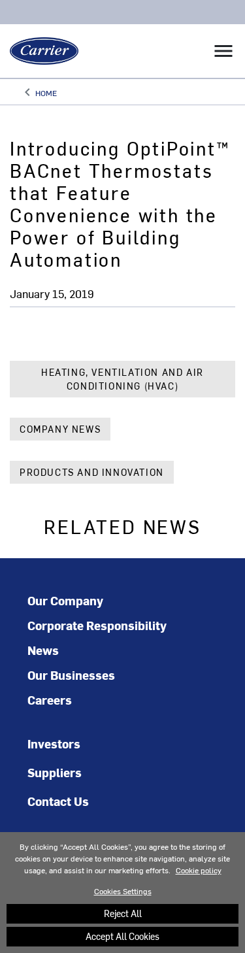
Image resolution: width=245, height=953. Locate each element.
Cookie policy (198, 870)
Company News (60, 429)
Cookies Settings (123, 891)
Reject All (123, 913)
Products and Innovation (92, 472)
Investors (53, 743)
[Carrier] (39, 51)
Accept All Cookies (122, 936)
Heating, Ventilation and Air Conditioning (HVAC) (122, 379)
